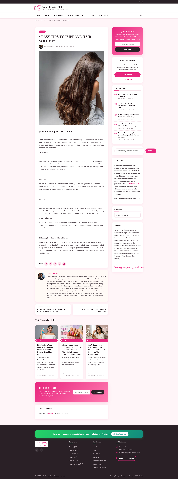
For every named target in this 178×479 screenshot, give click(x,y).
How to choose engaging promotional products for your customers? (129, 135)
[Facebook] (139, 1)
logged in (51, 413)
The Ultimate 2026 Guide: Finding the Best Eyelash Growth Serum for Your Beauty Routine (96, 349)
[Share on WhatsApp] (59, 264)
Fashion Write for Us (99, 461)
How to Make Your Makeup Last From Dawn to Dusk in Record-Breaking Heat (45, 349)
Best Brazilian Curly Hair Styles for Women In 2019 (127, 125)
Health (71, 457)
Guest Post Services (126, 458)
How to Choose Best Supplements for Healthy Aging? (127, 105)
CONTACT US (134, 184)
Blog (94, 450)
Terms (123, 476)
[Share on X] (50, 264)
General (71, 461)
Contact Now (127, 79)
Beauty (46, 15)
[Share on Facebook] (46, 264)
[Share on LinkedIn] (64, 264)
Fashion (71, 450)
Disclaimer (96, 457)
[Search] (141, 15)
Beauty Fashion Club (52, 7)
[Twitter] (142, 1)
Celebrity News (57, 15)
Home (39, 15)
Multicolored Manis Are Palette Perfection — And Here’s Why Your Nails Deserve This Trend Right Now (71, 349)
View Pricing (127, 75)
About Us (96, 447)
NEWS (93, 15)
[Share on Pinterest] (55, 264)
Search (151, 151)
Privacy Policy (97, 464)
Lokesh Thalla (50, 46)
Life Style (85, 15)
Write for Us (103, 15)
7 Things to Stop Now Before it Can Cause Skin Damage (128, 116)
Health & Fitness (72, 15)
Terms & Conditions (99, 467)
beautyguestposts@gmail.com (129, 267)
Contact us (96, 454)
